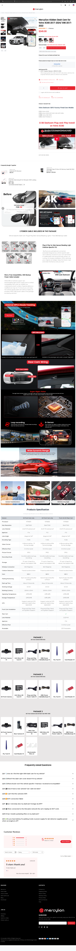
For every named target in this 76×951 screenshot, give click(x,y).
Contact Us (41, 889)
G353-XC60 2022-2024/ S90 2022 (47, 51)
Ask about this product (48, 82)
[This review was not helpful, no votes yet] (33, 873)
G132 (40, 47)
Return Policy (42, 893)
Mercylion (12, 169)
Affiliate (2, 916)
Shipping (61, 79)
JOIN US (71, 923)
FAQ (40, 901)
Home (2, 12)
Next (35, 32)
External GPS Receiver (15, 171)
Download (3, 899)
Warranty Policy (43, 895)
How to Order (4, 893)
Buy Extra (9, 315)
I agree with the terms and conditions (50, 92)
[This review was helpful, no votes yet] (30, 873)
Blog (2, 897)
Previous (9, 32)
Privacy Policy (42, 897)
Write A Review (66, 841)
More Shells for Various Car (48, 79)
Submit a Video (5, 918)
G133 (44, 47)
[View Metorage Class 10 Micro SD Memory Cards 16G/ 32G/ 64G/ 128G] (42, 170)
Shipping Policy (43, 891)
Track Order (4, 891)
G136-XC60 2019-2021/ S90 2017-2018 (56, 47)
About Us (3, 889)
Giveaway (3, 913)
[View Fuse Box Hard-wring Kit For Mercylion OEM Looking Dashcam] (4, 181)
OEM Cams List (5, 895)
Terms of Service (43, 899)
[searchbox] (9, 852)
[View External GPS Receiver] (4, 172)
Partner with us (5, 920)
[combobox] (24, 852)
